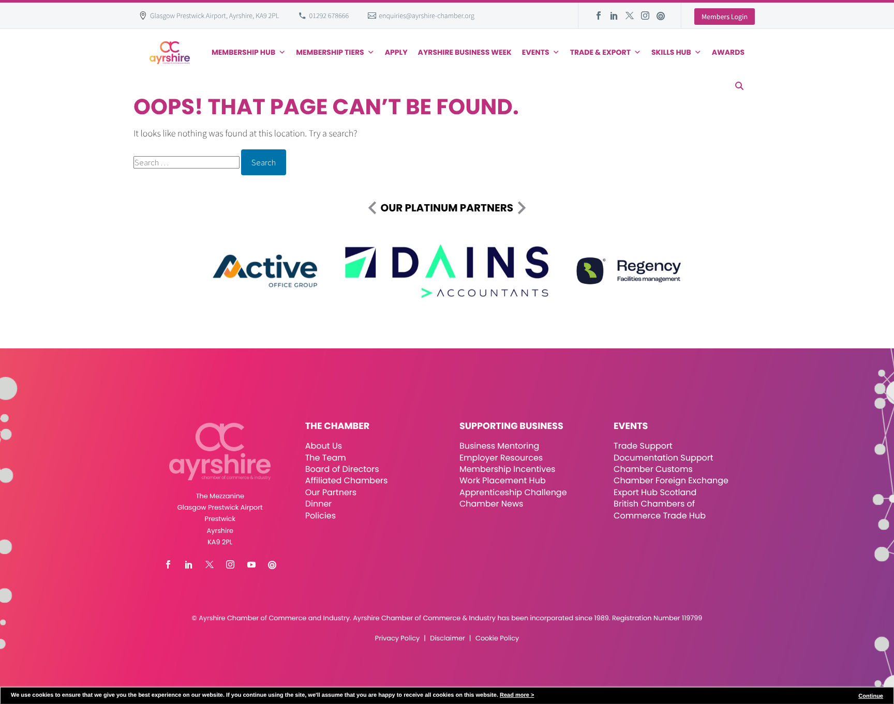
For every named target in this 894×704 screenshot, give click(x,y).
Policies (320, 516)
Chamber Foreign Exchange (671, 480)
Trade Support (643, 446)
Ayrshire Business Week (465, 52)
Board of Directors (342, 469)
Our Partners (330, 492)
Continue (870, 696)
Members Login (725, 16)
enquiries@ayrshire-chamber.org (426, 15)
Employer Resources (501, 458)
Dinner (318, 504)
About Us (323, 446)
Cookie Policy (497, 638)
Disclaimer (447, 638)
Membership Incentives (507, 469)
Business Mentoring (499, 446)
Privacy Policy (397, 638)
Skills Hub (671, 52)
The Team (325, 458)
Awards (728, 52)
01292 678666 (329, 15)
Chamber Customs (653, 469)
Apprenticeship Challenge (513, 492)
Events (535, 52)
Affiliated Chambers (346, 480)
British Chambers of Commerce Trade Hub (660, 509)
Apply (396, 52)
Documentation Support (663, 458)
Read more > (517, 695)
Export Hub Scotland (655, 492)
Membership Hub (243, 52)
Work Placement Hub (502, 480)
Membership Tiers (330, 52)
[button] (739, 85)
